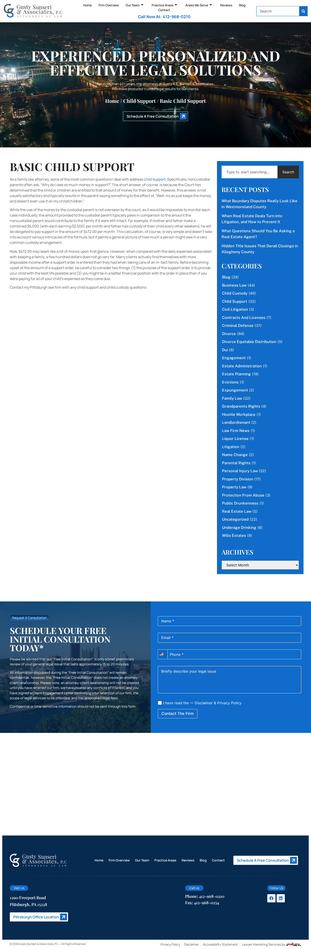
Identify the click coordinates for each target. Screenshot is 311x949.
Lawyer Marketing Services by (263, 944)
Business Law (234, 285)
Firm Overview (109, 5)
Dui (225, 350)
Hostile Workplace (238, 414)
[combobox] (278, 11)
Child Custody (234, 293)
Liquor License (235, 438)
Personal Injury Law (240, 471)
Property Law (234, 487)
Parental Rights (236, 463)
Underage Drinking (239, 527)
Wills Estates (234, 535)
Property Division (237, 479)
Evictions (230, 382)
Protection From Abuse (243, 495)
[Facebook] (271, 898)
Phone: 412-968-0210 (204, 896)
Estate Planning (236, 374)
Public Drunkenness (240, 503)
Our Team (133, 5)
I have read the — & (202, 703)
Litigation (230, 446)
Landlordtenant (236, 422)
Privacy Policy (229, 703)
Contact (164, 10)
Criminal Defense (237, 325)
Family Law (232, 398)
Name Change (235, 454)
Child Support (139, 100)
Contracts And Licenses (243, 317)
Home (87, 5)
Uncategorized (235, 519)
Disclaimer (204, 703)
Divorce (229, 333)
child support (155, 179)
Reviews (226, 5)
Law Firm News (236, 430)
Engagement (234, 358)
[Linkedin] (281, 898)
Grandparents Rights (241, 406)
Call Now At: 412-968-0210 (164, 16)
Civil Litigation (235, 309)
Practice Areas (162, 5)
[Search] (303, 11)
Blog (242, 5)
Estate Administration (242, 366)
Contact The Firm (177, 713)
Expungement (235, 390)
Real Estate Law (236, 511)
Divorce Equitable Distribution (249, 341)
